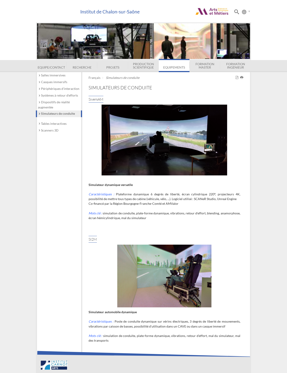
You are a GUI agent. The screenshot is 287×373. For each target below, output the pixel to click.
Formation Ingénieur (235, 65)
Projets (112, 67)
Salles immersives (53, 75)
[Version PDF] (237, 78)
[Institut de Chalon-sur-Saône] (58, 11)
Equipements (174, 67)
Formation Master (205, 65)
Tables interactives (54, 123)
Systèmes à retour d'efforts (59, 95)
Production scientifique (143, 65)
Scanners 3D (50, 130)
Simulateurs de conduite (58, 113)
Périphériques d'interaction (60, 89)
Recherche (82, 67)
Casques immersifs (54, 82)
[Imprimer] (242, 78)
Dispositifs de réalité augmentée (54, 104)
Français (94, 78)
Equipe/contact (51, 67)
